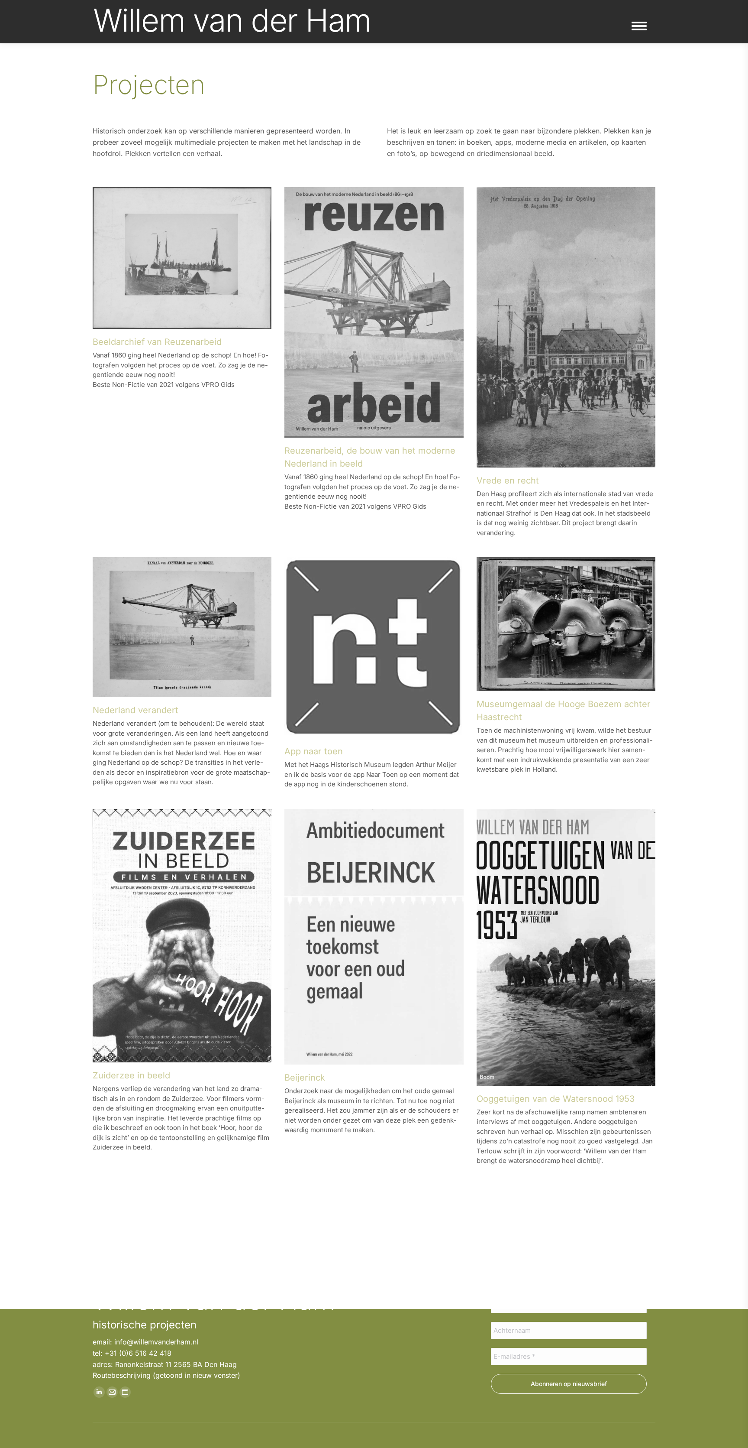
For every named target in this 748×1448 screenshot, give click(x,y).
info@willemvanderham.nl (156, 1342)
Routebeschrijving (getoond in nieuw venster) (166, 1375)
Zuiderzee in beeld (131, 1075)
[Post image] (182, 258)
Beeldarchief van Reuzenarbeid (157, 342)
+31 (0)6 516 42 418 (138, 1353)
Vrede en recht (508, 480)
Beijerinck (304, 1077)
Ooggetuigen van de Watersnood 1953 (556, 1099)
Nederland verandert (135, 710)
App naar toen (313, 751)
